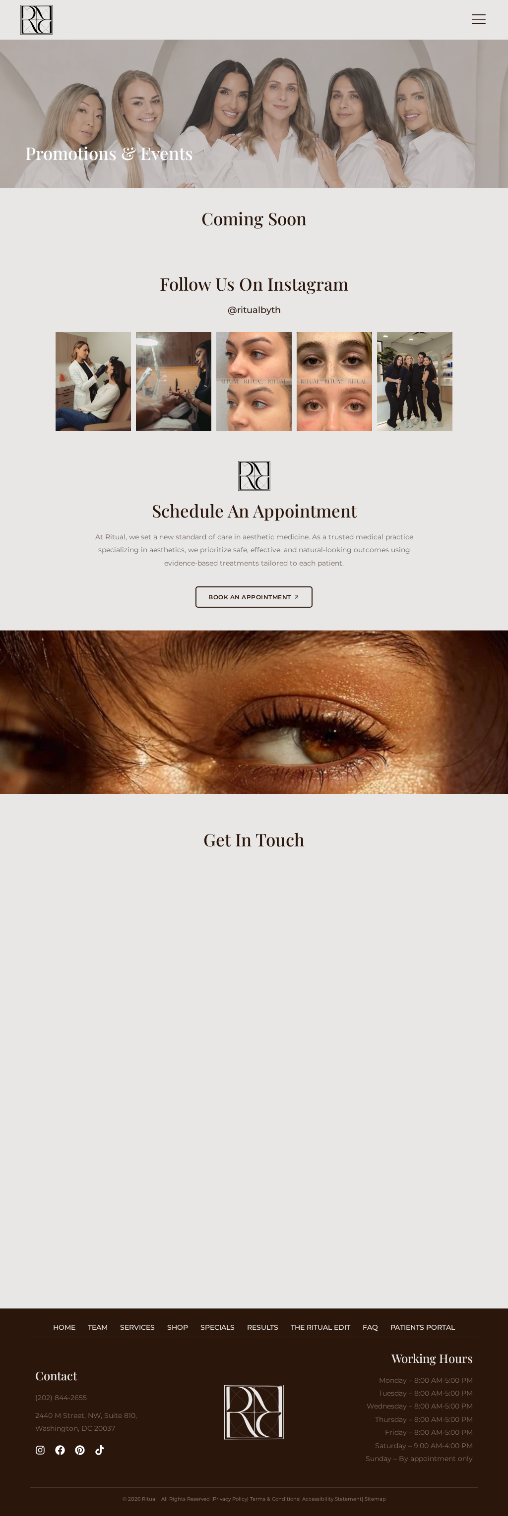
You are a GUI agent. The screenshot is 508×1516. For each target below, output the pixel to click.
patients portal (422, 1327)
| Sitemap (374, 1499)
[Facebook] (60, 1450)
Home (64, 1327)
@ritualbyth (254, 310)
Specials (217, 1327)
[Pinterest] (80, 1450)
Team (98, 1327)
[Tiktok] (100, 1450)
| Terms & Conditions (273, 1499)
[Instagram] (40, 1450)
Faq (370, 1327)
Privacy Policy (230, 1499)
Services (137, 1327)
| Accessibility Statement (330, 1499)
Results (262, 1327)
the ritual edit (320, 1327)
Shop (177, 1327)
